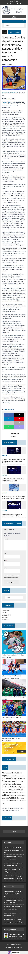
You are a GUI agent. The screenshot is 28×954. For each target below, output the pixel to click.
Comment (6, 538)
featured (22, 778)
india (4, 786)
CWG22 (19, 775)
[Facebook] (20, 3)
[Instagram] (7, 3)
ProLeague (20, 795)
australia (18, 772)
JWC (16, 787)
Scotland (10, 64)
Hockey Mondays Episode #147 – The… (13, 655)
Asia (13, 772)
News (8, 102)
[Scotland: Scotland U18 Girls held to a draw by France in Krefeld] (14, 472)
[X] (14, 3)
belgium (5, 776)
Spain (17, 801)
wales (20, 801)
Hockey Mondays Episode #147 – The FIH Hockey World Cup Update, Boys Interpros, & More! (13, 850)
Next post (13, 436)
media (24, 787)
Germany (8, 781)
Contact (11, 1)
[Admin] (6, 936)
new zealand (6, 792)
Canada (14, 775)
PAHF (24, 792)
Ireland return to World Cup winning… (12, 738)
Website (5, 567)
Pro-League (13, 795)
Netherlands (17, 789)
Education (4, 778)
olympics (19, 792)
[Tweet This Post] (19, 415)
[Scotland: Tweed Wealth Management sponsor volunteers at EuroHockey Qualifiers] (14, 453)
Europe (10, 32)
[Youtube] (17, 3)
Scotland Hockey (9, 409)
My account (18, 944)
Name (5, 553)
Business (9, 775)
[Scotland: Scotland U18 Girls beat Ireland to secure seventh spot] (14, 508)
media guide (4, 790)
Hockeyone (6, 784)
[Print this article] (19, 423)
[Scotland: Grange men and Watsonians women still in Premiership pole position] (14, 490)
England (16, 778)
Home (4, 102)
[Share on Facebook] (9, 415)
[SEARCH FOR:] (14, 25)
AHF (3, 773)
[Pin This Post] (19, 419)
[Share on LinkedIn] (9, 419)
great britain (16, 781)
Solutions (4, 801)
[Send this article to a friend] (9, 423)
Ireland (13, 787)
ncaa (9, 790)
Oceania (14, 792)
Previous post (15, 433)
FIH (3, 781)
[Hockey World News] (14, 10)
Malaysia (20, 787)
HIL (22, 781)
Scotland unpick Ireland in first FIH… (12, 717)
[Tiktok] (10, 3)
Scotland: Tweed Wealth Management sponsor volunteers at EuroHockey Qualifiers (13, 461)
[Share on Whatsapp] (9, 427)
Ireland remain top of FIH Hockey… (12, 697)
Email (5, 560)
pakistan (5, 795)
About (17, 1)
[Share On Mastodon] (19, 427)
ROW (7, 798)
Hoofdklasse (16, 784)
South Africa (11, 800)
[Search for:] (14, 597)
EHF (7, 779)
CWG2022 (22, 775)
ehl (10, 778)
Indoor (8, 787)
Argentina (8, 773)
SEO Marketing (21, 798)
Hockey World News (12, 92)
